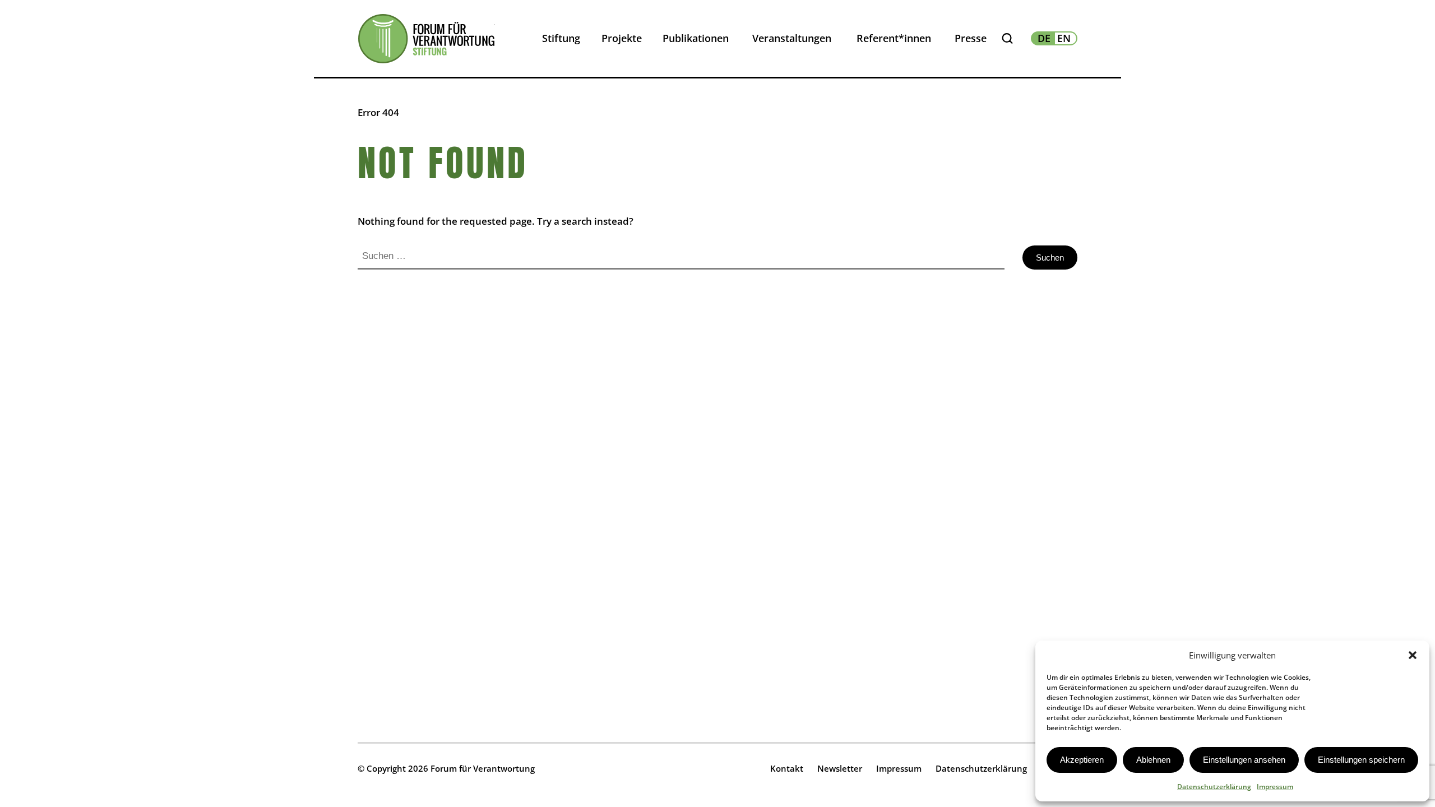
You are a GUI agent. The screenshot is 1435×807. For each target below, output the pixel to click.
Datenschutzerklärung (1214, 786)
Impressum (1275, 786)
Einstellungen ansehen (1244, 759)
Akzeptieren (1082, 759)
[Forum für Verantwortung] (426, 38)
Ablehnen (1153, 759)
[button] (1412, 655)
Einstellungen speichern (1361, 759)
